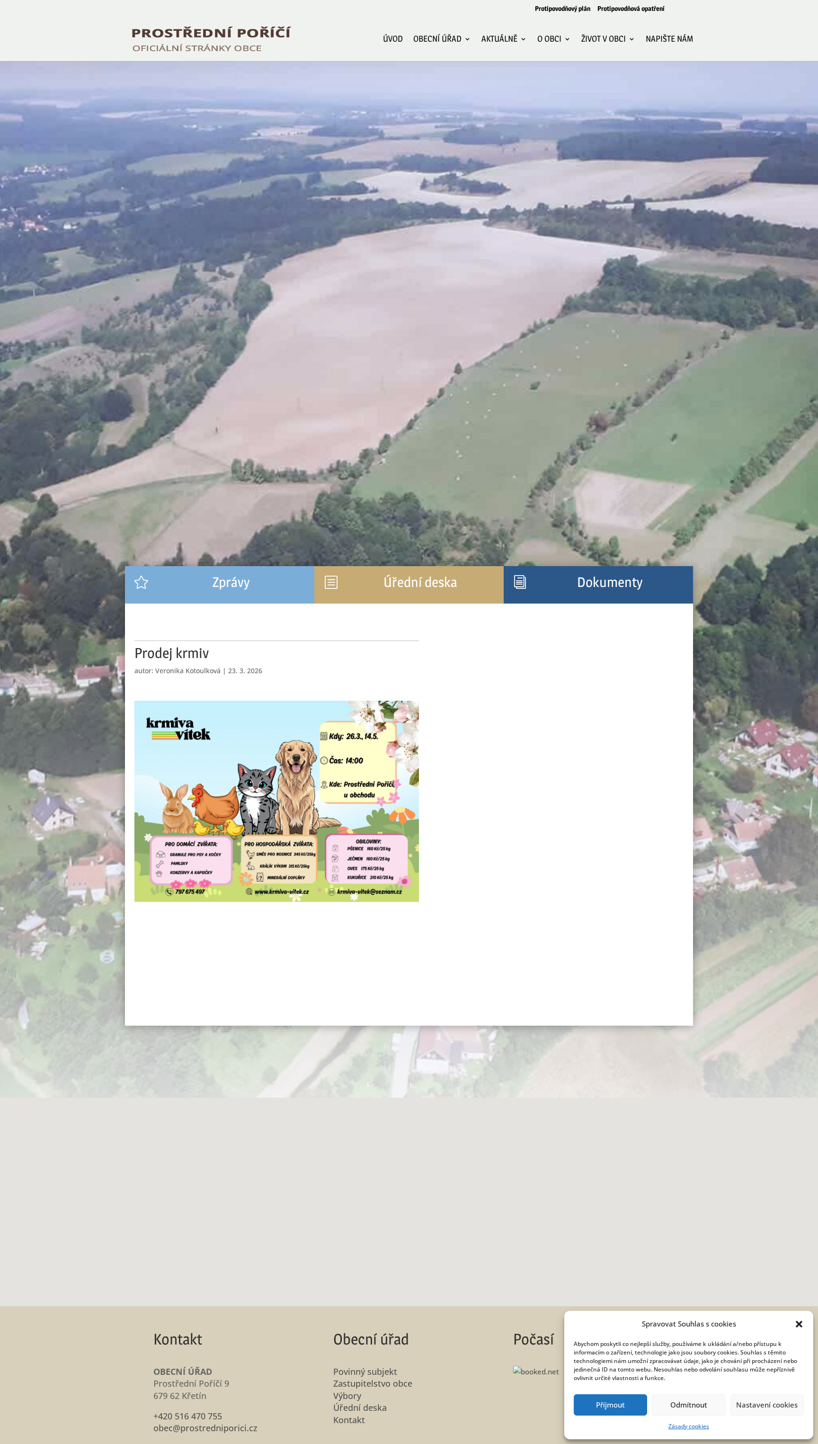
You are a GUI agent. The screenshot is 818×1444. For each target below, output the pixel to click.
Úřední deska (420, 582)
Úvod (393, 40)
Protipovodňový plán (562, 8)
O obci (549, 40)
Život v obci (603, 40)
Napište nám (669, 40)
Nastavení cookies (767, 1404)
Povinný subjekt (365, 1371)
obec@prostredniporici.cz (205, 1428)
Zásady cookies (688, 1426)
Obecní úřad (437, 40)
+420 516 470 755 (187, 1416)
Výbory (347, 1395)
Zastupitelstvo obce (372, 1383)
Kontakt (349, 1420)
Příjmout (610, 1404)
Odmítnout (688, 1404)
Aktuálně (499, 40)
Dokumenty (609, 582)
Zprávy (231, 582)
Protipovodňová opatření (631, 8)
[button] (799, 1324)
